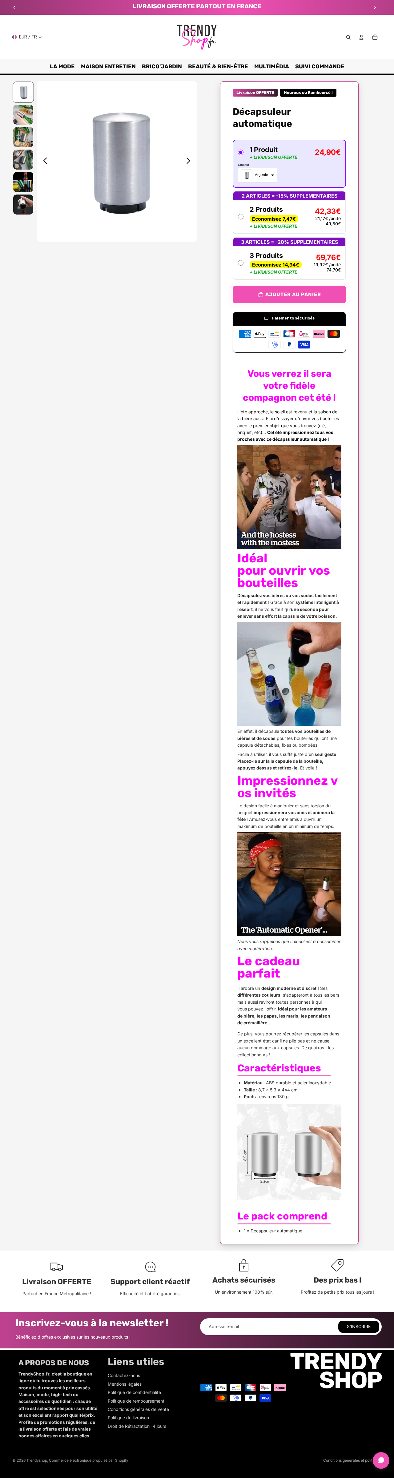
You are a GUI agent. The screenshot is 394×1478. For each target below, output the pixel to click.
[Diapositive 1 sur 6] (23, 92)
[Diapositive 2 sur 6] (23, 115)
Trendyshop (36, 1460)
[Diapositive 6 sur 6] (23, 205)
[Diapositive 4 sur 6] (23, 160)
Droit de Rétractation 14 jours (137, 1426)
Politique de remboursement (136, 1401)
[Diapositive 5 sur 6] (23, 182)
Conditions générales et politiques (352, 1460)
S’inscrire (359, 1326)
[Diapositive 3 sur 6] (23, 137)
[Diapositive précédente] (14, 7)
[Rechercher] (348, 37)
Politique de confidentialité (134, 1392)
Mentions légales (125, 1384)
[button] (289, 164)
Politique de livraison (128, 1417)
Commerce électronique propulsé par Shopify (88, 1460)
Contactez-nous (124, 1375)
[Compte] (361, 37)
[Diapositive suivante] (375, 7)
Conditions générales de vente (138, 1409)
